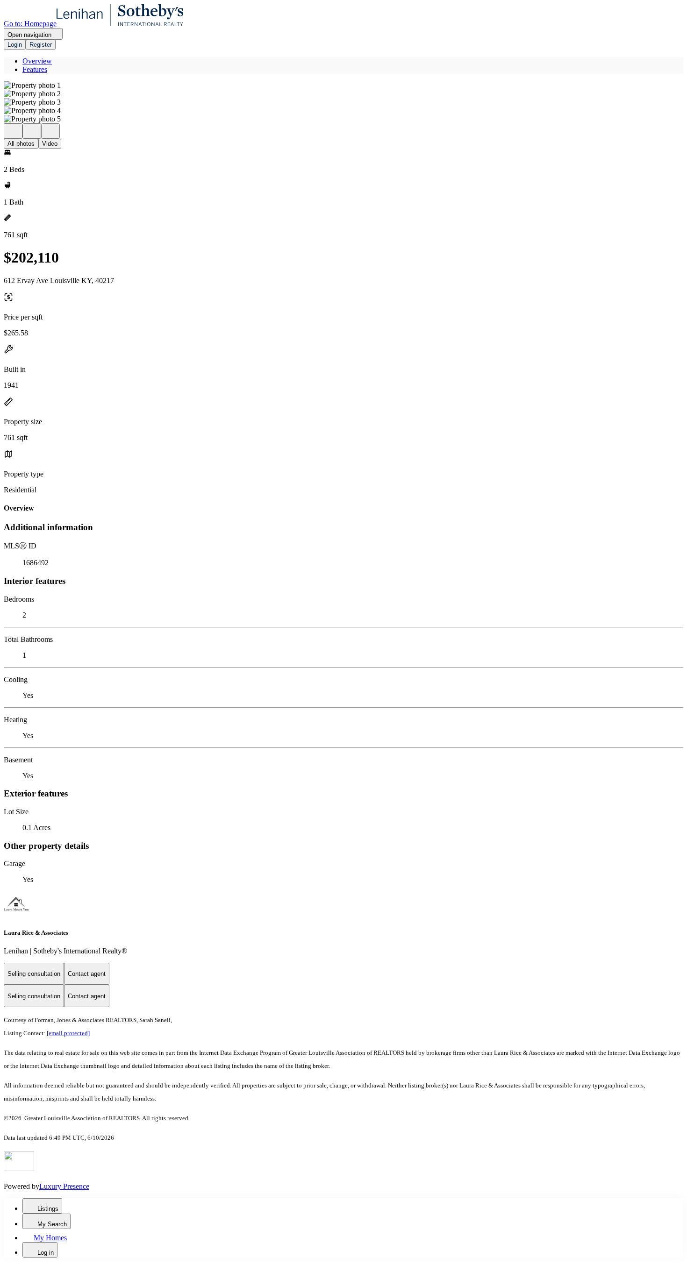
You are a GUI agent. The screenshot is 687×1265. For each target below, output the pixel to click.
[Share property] (50, 131)
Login (14, 44)
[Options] (13, 131)
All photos (21, 143)
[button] (343, 85)
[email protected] (68, 1033)
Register (40, 44)
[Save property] (31, 131)
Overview (37, 61)
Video (49, 143)
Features (34, 69)
